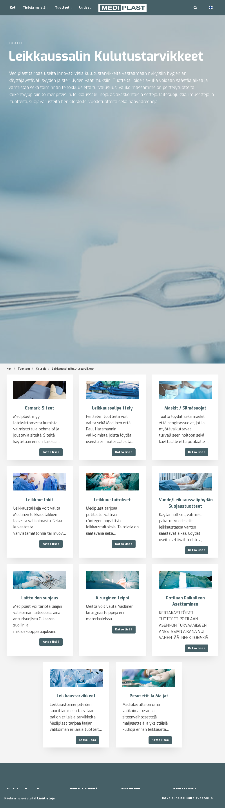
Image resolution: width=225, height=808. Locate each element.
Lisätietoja (46, 798)
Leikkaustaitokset (112, 500)
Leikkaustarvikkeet (76, 696)
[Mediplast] (122, 7)
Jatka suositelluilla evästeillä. (187, 798)
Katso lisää (51, 452)
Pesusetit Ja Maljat (149, 696)
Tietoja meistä (34, 8)
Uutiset (85, 8)
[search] (195, 7)
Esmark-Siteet (39, 408)
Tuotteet (62, 8)
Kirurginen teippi (112, 598)
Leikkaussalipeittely (112, 408)
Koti (13, 8)
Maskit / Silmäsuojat (185, 408)
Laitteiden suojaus (39, 598)
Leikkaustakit (39, 500)
